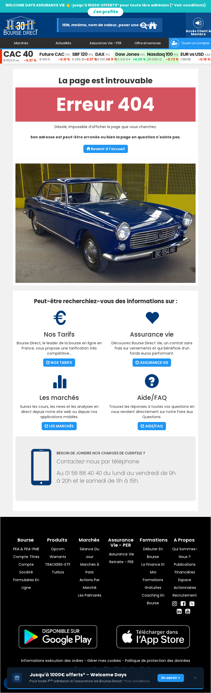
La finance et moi (153, 568)
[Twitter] (192, 603)
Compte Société (26, 568)
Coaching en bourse (153, 599)
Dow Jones (127, 54)
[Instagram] (174, 604)
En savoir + (170, 678)
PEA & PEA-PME (26, 549)
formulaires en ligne (26, 583)
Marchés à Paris (89, 568)
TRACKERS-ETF (58, 564)
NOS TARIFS (61, 362)
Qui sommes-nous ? (185, 552)
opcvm (58, 549)
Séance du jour (89, 552)
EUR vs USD (192, 54)
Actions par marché (90, 583)
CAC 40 (18, 54)
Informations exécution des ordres (52, 660)
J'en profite (105, 11)
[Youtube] (187, 611)
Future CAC (51, 54)
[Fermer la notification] (195, 677)
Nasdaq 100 (160, 54)
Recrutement (185, 595)
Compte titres (26, 556)
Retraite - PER (121, 561)
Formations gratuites (153, 583)
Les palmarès (89, 595)
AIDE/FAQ (153, 426)
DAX (99, 54)
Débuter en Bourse (153, 552)
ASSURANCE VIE (153, 362)
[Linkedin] (179, 611)
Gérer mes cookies (104, 660)
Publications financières (185, 568)
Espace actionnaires (185, 583)
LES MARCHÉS (61, 426)
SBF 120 (79, 54)
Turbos (58, 572)
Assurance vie (121, 554)
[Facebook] (183, 604)
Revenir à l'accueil (107, 148)
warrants (58, 556)
